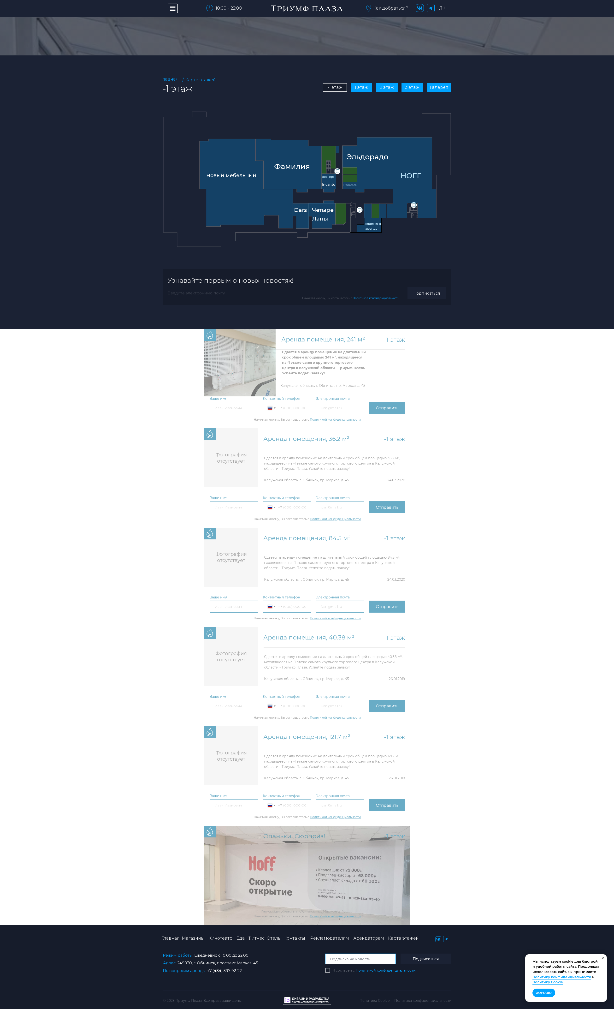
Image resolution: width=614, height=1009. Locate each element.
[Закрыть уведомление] (603, 957)
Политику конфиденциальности (561, 977)
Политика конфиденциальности (423, 1000)
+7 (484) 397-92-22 (224, 970)
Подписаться (426, 293)
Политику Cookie (547, 982)
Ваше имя (218, 398)
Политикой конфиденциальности (376, 298)
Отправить (387, 408)
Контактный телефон (281, 398)
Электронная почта (333, 398)
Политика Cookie (375, 1000)
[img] (246, 183)
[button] (368, 8)
